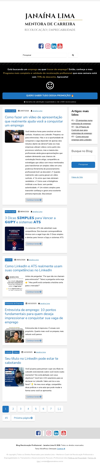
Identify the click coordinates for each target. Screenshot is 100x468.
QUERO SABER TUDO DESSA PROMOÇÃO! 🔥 (50, 95)
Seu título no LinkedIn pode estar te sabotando (31, 360)
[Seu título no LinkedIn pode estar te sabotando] (14, 376)
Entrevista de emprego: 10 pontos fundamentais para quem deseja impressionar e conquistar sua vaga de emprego (34, 316)
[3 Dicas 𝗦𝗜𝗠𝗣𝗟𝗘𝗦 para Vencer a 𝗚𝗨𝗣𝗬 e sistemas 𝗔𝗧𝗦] (14, 238)
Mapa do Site (77, 177)
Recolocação (10, 111)
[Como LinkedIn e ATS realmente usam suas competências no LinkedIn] (14, 283)
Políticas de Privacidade (77, 458)
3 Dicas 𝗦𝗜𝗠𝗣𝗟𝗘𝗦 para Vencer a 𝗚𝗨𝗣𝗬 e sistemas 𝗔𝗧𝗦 (30, 220)
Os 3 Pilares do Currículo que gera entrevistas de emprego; (81, 130)
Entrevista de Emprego (14, 303)
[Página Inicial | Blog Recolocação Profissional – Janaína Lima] (50, 21)
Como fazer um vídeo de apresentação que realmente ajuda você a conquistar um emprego (34, 121)
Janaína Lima (37, 111)
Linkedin (8, 260)
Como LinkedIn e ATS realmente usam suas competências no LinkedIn (33, 268)
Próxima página (22, 418)
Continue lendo (33, 200)
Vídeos (16, 352)
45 (6, 418)
